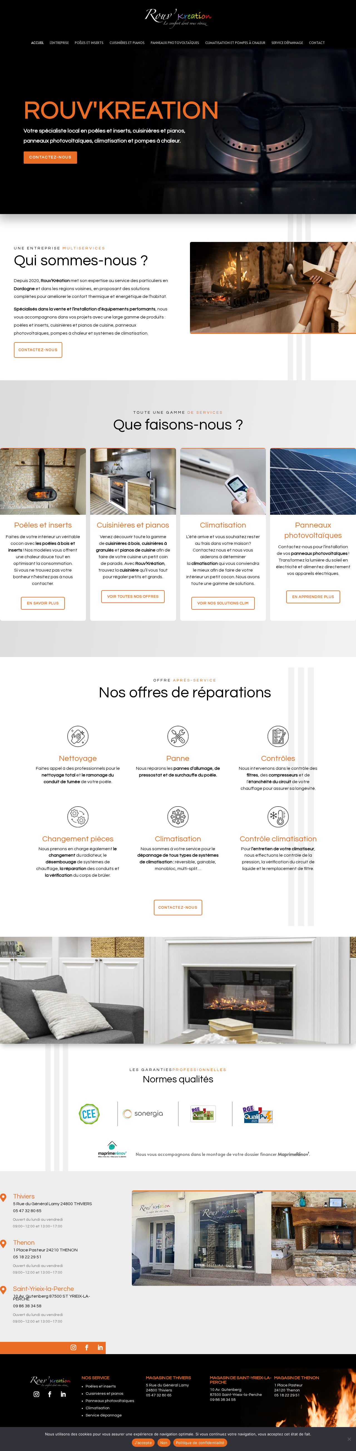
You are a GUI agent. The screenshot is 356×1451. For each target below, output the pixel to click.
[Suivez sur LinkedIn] (100, 1347)
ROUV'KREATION (121, 110)
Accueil (37, 43)
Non (164, 1442)
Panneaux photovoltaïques (175, 43)
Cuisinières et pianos (127, 43)
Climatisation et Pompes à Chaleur (235, 43)
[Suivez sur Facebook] (86, 1347)
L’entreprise (59, 43)
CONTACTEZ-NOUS (50, 157)
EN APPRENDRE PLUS (313, 597)
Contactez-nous (38, 350)
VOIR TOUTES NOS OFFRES (133, 597)
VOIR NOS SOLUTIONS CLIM (223, 603)
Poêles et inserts (89, 43)
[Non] (349, 1439)
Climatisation (98, 1408)
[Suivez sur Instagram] (73, 1347)
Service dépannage (287, 43)
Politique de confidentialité (200, 1442)
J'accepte (143, 1442)
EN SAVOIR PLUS (43, 603)
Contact (317, 43)
